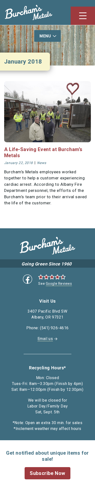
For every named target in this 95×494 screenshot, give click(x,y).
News (41, 163)
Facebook (27, 279)
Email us (45, 338)
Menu (45, 36)
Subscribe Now (47, 473)
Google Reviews (59, 283)
